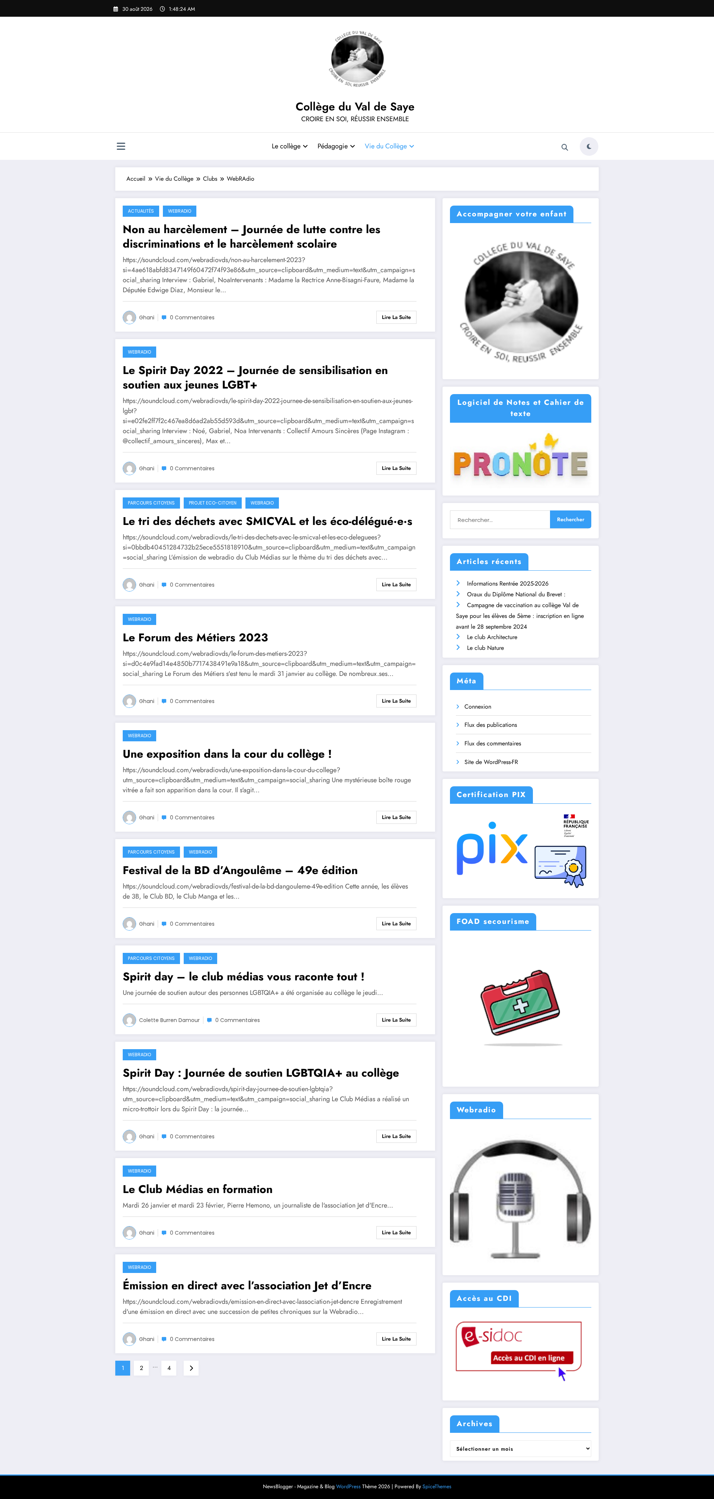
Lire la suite (396, 317)
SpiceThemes (436, 1486)
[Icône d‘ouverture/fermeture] (120, 147)
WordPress (348, 1486)
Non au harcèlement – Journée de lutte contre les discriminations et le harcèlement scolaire (251, 236)
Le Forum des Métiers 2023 (195, 637)
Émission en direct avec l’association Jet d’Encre (247, 1285)
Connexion (477, 706)
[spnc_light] (589, 146)
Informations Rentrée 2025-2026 (508, 583)
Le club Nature (485, 648)
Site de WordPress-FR (491, 762)
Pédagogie (333, 146)
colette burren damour (169, 1020)
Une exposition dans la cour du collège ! (227, 754)
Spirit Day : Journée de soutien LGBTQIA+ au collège (261, 1073)
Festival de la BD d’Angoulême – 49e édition (240, 870)
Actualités (141, 211)
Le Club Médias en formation (198, 1189)
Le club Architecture (492, 637)
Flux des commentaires (492, 743)
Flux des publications (490, 725)
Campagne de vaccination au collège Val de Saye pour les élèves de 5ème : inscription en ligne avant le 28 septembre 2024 (520, 616)
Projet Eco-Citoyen (213, 503)
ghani (146, 317)
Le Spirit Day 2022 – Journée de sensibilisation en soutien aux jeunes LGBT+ (255, 377)
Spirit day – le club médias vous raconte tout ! (243, 976)
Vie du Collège (386, 146)
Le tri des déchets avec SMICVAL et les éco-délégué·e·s (267, 521)
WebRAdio (179, 211)
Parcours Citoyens (151, 503)
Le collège (286, 146)
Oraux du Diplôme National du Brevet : (516, 594)
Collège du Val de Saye (355, 107)
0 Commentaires (192, 317)
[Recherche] (565, 147)
